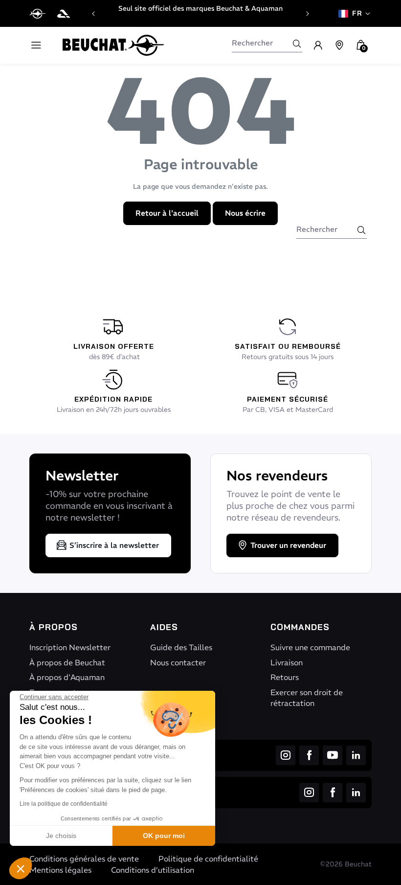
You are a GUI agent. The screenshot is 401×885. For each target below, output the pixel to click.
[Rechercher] (296, 43)
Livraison (286, 662)
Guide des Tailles (181, 647)
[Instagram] (285, 755)
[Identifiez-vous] (318, 45)
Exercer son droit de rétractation (306, 697)
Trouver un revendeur (288, 545)
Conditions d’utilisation (152, 870)
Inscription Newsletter (70, 647)
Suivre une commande (310, 647)
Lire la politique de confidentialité (64, 803)
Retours (284, 677)
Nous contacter (178, 662)
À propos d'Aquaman (67, 677)
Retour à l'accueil (167, 213)
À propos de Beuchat (67, 662)
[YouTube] (332, 755)
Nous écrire (245, 213)
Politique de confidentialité (208, 858)
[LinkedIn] (356, 755)
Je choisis (61, 836)
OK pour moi (164, 836)
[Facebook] (309, 755)
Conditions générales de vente (84, 858)
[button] (20, 868)
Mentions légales (60, 870)
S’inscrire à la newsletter (114, 545)
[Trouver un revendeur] (339, 45)
